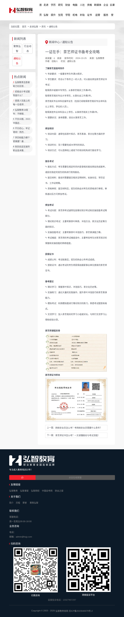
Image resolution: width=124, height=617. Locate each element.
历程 (18, 502)
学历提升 (53, 10)
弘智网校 (35, 491)
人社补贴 (82, 10)
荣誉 (25, 502)
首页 (40, 10)
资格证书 (89, 10)
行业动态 (27, 48)
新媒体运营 (97, 10)
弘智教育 (13, 491)
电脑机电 (75, 10)
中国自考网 (47, 491)
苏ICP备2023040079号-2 (81, 611)
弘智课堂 (24, 491)
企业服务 (105, 10)
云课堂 (112, 10)
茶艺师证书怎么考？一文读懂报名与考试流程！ (77, 435)
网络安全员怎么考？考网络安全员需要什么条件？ (78, 428)
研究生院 (60, 10)
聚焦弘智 (17, 48)
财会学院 (67, 10)
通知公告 (53, 26)
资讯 (43, 26)
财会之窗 (59, 491)
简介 (11, 502)
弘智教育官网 (61, 611)
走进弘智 (46, 10)
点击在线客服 (75, 477)
